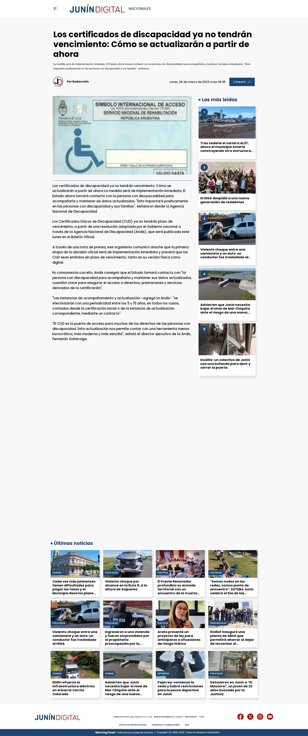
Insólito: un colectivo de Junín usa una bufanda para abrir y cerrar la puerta (225, 364)
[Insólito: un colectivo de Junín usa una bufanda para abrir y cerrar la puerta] (227, 339)
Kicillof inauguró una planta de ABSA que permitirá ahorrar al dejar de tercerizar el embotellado (232, 640)
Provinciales (218, 623)
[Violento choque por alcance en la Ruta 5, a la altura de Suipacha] (127, 564)
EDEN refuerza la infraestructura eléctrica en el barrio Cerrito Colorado (73, 688)
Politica (163, 573)
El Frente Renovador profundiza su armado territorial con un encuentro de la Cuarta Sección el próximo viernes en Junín (180, 591)
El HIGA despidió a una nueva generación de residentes (224, 200)
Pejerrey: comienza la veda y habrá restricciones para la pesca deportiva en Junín (180, 688)
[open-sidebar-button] (55, 8)
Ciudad (56, 573)
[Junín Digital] (97, 9)
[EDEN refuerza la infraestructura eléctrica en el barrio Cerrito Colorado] (75, 665)
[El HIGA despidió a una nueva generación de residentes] (227, 178)
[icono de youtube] (270, 716)
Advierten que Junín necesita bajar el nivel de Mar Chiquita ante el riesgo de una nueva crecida (225, 310)
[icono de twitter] (250, 716)
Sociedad (216, 573)
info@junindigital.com (132, 716)
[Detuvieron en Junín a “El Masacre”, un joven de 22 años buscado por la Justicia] (232, 665)
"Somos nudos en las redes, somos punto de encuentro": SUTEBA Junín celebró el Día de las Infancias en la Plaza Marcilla (232, 591)
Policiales (111, 573)
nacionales (140, 8)
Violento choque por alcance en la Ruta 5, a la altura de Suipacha (126, 585)
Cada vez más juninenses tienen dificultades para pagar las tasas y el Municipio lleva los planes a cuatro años (74, 589)
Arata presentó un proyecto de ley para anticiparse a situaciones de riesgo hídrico (179, 638)
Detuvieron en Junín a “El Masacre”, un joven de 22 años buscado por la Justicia (231, 688)
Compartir (239, 82)
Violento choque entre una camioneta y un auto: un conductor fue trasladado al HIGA (224, 255)
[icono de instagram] (260, 716)
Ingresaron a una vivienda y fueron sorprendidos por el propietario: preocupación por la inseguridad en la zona (127, 640)
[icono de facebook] (240, 716)
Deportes (163, 674)
